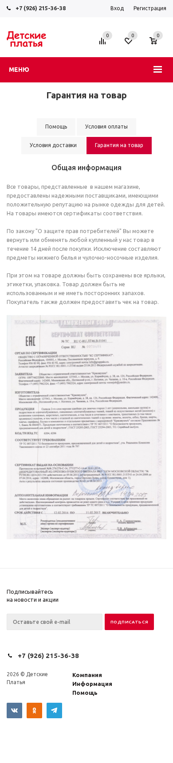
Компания (87, 675)
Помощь (85, 692)
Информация (92, 684)
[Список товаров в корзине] (157, 45)
